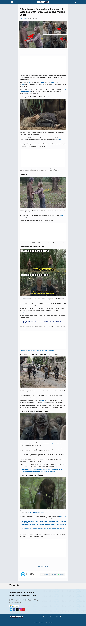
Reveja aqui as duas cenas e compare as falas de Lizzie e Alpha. (38, 350)
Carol (30, 82)
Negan (42, 82)
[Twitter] (53, 617)
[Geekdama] (43, 2)
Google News (45, 574)
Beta (22, 84)
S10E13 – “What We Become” (36, 512)
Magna (23, 312)
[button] (75, 2)
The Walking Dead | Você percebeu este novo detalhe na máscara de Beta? (41, 469)
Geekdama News (23, 5)
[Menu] (12, 2)
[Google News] (60, 617)
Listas (31, 5)
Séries (28, 5)
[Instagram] (50, 617)
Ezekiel (42, 400)
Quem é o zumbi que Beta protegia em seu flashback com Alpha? (38, 471)
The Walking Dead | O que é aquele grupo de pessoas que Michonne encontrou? (42, 528)
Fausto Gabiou (24, 18)
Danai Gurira (62, 516)
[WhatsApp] (45, 51)
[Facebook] (46, 617)
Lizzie (61, 139)
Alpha (52, 82)
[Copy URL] (51, 51)
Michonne (34, 511)
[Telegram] (48, 51)
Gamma (54, 443)
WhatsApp (62, 574)
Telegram (54, 574)
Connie (28, 312)
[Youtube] (57, 617)
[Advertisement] (43, 65)
